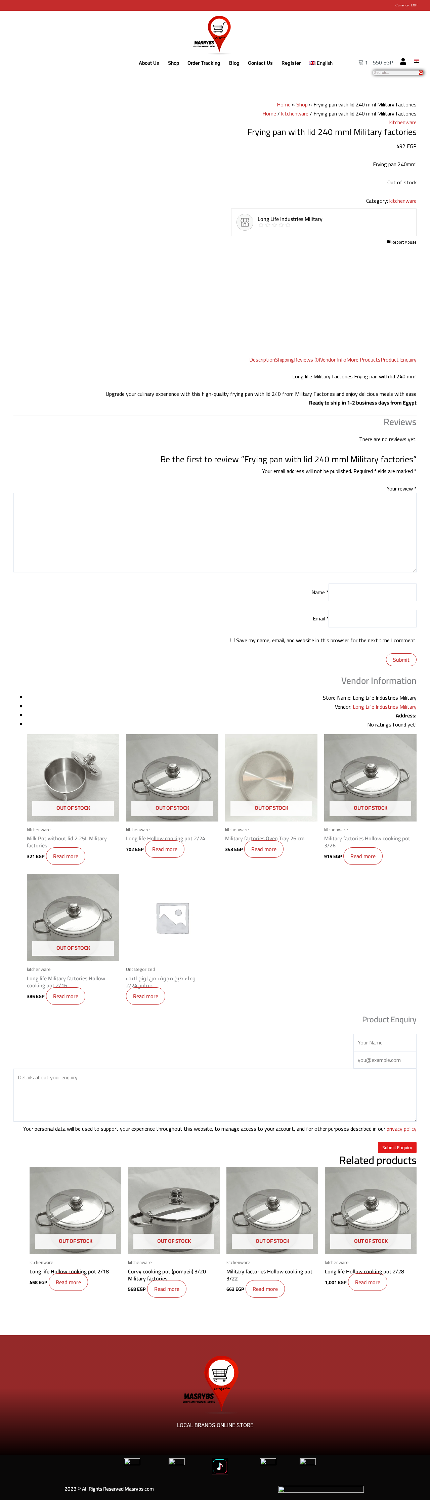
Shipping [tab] (284, 360)
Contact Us (260, 63)
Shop (173, 63)
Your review (402, 488)
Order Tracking (203, 63)
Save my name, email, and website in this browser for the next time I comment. (326, 640)
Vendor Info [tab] (333, 360)
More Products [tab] (363, 360)
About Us (149, 63)
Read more (65, 856)
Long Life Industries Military (385, 707)
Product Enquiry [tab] (399, 360)
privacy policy (402, 1129)
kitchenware (294, 113)
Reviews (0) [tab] (307, 360)
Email (321, 618)
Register (291, 63)
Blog (234, 63)
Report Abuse (403, 242)
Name (320, 592)
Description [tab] (262, 360)
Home (284, 104)
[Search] (421, 73)
